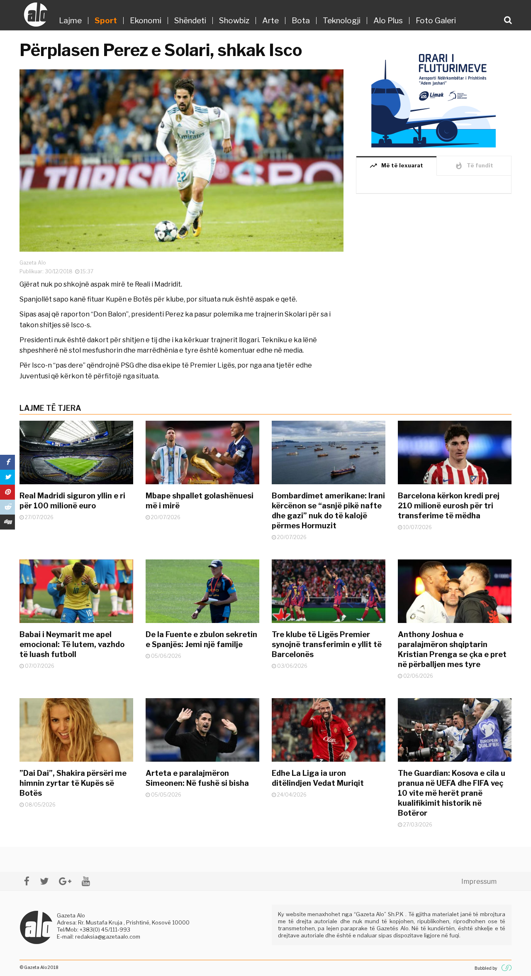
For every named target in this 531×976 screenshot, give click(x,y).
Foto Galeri (436, 20)
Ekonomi (145, 20)
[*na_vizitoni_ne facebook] (26, 881)
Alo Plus (388, 20)
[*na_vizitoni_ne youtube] (86, 881)
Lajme (70, 20)
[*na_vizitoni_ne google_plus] (65, 881)
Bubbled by (486, 968)
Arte (270, 20)
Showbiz (234, 20)
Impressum (479, 881)
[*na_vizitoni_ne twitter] (44, 881)
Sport (106, 20)
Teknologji (341, 20)
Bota (301, 20)
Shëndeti (190, 20)
